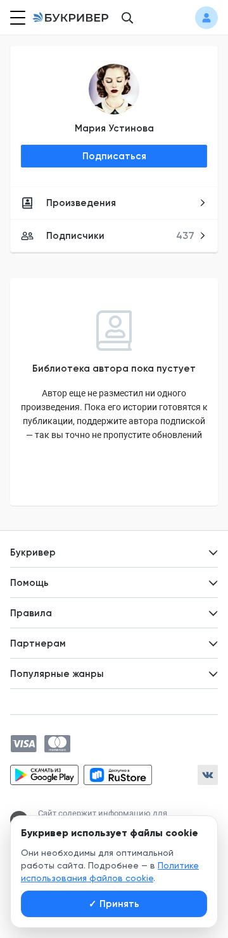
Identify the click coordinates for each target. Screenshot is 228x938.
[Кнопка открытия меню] (16, 17)
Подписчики (120, 235)
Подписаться (114, 156)
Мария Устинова (114, 128)
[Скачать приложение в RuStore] (118, 775)
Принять (114, 904)
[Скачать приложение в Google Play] (44, 775)
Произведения (81, 203)
